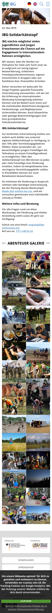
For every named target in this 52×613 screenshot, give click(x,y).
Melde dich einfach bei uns (17, 191)
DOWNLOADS (26, 560)
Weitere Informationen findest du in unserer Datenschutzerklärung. (26, 608)
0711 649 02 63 (24, 231)
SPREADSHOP (26, 567)
